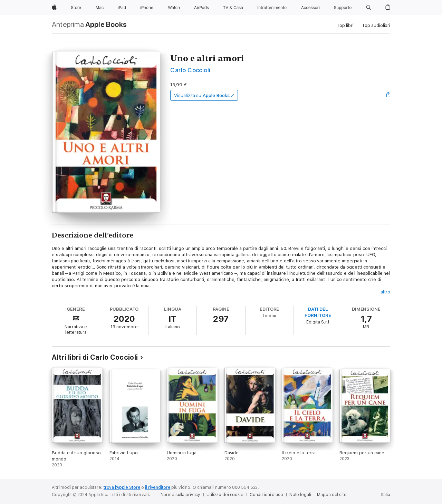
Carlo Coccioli (190, 70)
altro (385, 291)
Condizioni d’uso (266, 494)
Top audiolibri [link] (376, 25)
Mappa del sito (331, 494)
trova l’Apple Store (122, 487)
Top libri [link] (345, 25)
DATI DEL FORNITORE (318, 312)
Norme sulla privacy (181, 494)
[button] (368, 7)
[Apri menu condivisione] (388, 95)
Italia (385, 494)
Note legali (300, 494)
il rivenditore (157, 487)
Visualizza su (201, 95)
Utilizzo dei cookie (224, 494)
